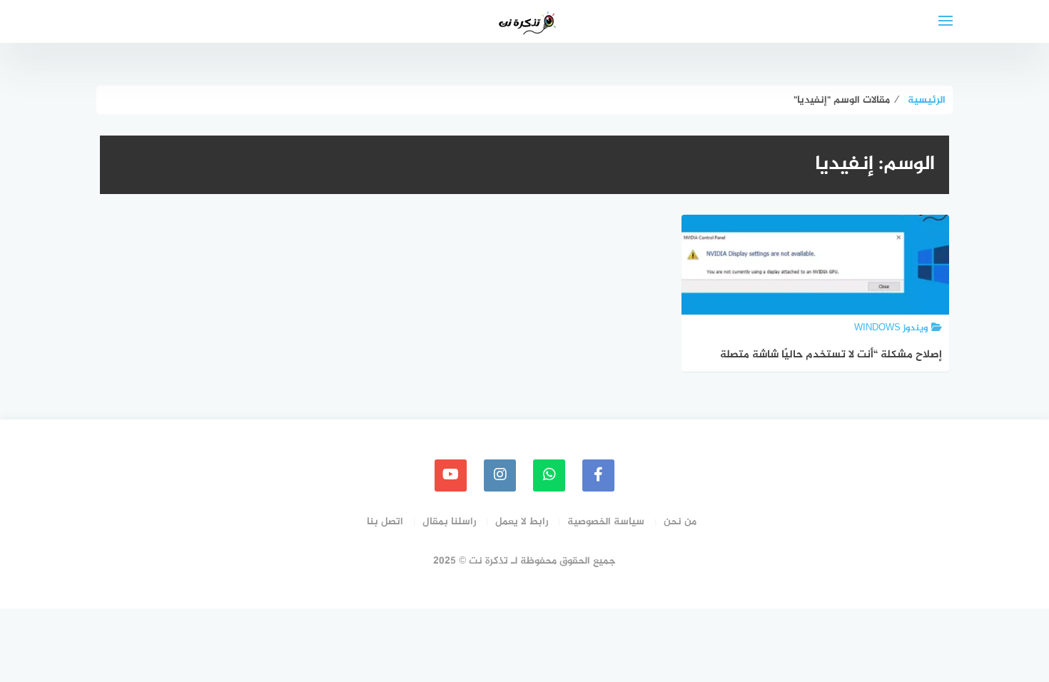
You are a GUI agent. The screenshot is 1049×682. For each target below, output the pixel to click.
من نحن (680, 522)
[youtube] (451, 475)
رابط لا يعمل (521, 522)
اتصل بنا (385, 522)
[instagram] (500, 475)
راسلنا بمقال (449, 522)
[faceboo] (598, 475)
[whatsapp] (549, 475)
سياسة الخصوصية (605, 522)
